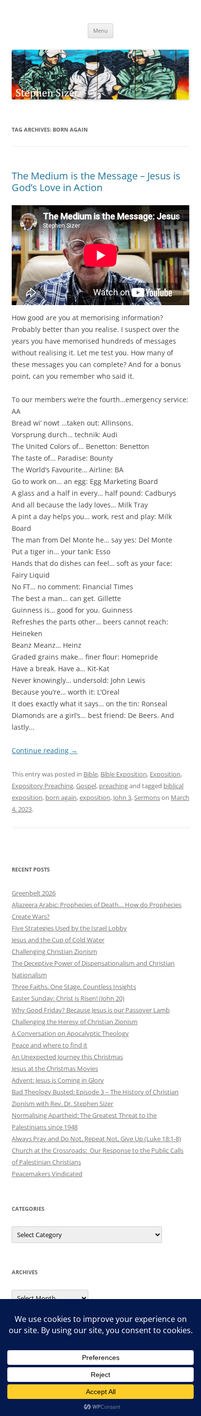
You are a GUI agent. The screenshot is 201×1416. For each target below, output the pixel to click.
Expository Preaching (42, 785)
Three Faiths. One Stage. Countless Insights (74, 986)
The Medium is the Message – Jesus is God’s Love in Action (96, 181)
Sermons (147, 797)
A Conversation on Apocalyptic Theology (70, 1033)
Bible (90, 774)
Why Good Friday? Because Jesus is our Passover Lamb (91, 1010)
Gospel (86, 785)
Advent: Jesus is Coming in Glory (58, 1080)
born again (61, 797)
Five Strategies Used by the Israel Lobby (69, 928)
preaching (113, 785)
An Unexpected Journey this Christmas (67, 1056)
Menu (100, 30)
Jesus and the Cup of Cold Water (58, 939)
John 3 (122, 797)
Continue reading (45, 750)
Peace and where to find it (49, 1045)
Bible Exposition (123, 774)
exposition (95, 797)
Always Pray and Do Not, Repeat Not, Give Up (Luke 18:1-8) (96, 1138)
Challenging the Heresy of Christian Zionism (75, 1021)
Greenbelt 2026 (34, 893)
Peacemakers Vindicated (47, 1173)
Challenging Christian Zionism (54, 951)
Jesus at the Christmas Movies (55, 1068)
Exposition (165, 774)
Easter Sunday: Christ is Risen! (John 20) (68, 998)
